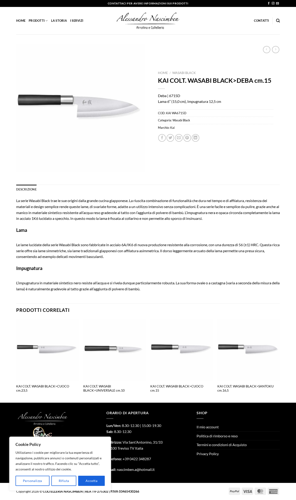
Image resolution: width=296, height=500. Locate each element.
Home (20, 20)
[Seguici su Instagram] (273, 3)
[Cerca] (278, 20)
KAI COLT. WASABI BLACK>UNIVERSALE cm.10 (104, 388)
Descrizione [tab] (26, 189)
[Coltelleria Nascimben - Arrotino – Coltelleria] (148, 21)
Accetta (91, 481)
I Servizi (76, 20)
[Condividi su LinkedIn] (195, 138)
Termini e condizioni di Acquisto (222, 444)
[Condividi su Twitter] (170, 138)
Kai (172, 127)
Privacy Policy (208, 453)
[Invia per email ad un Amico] (179, 138)
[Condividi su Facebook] (162, 138)
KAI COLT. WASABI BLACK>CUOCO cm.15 (176, 388)
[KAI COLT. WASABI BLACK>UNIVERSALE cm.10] (114, 350)
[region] (60, 464)
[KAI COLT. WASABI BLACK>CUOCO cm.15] (181, 350)
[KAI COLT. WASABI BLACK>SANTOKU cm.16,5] (248, 350)
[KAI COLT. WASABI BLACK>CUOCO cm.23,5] (47, 350)
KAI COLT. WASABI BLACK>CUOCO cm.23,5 (42, 388)
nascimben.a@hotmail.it (136, 469)
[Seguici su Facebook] (268, 3)
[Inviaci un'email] (277, 3)
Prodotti (37, 20)
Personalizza (32, 481)
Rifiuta (64, 481)
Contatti (261, 20)
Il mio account (208, 427)
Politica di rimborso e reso (217, 436)
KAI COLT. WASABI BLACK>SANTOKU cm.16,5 (245, 388)
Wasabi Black (184, 73)
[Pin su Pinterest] (187, 138)
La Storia (59, 20)
